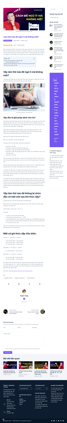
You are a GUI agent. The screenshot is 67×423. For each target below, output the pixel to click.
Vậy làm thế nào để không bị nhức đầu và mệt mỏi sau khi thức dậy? (19, 63)
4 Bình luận (21, 376)
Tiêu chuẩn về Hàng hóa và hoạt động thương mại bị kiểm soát (41, 406)
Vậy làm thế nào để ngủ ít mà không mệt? (13, 60)
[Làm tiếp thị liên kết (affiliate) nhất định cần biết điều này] (51, 34)
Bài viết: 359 (24, 301)
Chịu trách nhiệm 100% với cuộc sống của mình (20, 271)
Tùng (29, 49)
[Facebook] (8, 284)
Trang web (34, 327)
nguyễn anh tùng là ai (19, 278)
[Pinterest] (29, 284)
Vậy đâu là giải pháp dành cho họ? (12, 62)
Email (19, 327)
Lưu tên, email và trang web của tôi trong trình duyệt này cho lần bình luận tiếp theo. (22, 348)
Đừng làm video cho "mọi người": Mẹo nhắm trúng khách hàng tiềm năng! (56, 162)
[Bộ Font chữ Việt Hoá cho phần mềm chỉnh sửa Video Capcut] (51, 25)
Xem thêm (40, 3)
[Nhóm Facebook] (60, 420)
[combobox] (55, 9)
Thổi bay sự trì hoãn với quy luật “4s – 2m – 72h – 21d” (56, 372)
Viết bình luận (6, 333)
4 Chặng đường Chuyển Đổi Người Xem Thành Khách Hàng (56, 167)
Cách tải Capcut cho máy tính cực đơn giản (58, 66)
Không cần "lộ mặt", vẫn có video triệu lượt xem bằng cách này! (56, 173)
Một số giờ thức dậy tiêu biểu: (11, 65)
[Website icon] (24, 299)
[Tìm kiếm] (63, 3)
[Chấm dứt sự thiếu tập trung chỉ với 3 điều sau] (10, 365)
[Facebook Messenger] (63, 420)
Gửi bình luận (8, 352)
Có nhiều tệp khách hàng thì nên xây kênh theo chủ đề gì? (57, 157)
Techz (20, 404)
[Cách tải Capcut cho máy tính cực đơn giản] (51, 65)
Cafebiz (21, 399)
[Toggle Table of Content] (33, 59)
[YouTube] (54, 420)
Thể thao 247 (22, 400)
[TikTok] (56, 420)
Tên (4, 327)
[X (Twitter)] (19, 284)
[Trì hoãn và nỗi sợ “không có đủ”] (51, 42)
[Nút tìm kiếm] (62, 9)
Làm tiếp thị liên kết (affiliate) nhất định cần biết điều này (58, 35)
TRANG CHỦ (25, 3)
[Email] (40, 284)
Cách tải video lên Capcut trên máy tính (58, 58)
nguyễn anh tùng (8, 278)
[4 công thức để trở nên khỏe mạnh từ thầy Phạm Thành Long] (41, 365)
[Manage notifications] (3, 420)
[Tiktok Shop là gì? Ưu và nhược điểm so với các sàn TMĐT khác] (51, 48)
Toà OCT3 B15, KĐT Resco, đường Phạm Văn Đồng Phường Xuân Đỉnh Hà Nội (11, 405)
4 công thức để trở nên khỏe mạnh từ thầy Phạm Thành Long (40, 372)
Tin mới (21, 402)
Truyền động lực (8, 40)
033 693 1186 (10, 413)
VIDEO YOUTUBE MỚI (57, 385)
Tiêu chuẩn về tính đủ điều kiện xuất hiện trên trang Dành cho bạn (41, 397)
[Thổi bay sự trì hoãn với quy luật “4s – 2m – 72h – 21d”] (57, 365)
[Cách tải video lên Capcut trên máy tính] (51, 57)
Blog (32, 3)
